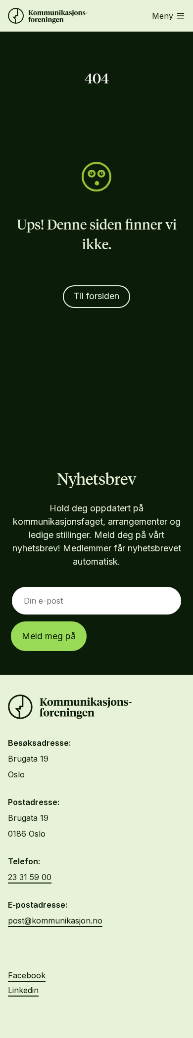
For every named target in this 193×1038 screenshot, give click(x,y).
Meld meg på (49, 636)
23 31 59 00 (29, 877)
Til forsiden (96, 296)
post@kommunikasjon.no (55, 920)
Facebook (27, 975)
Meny (162, 16)
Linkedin (23, 990)
